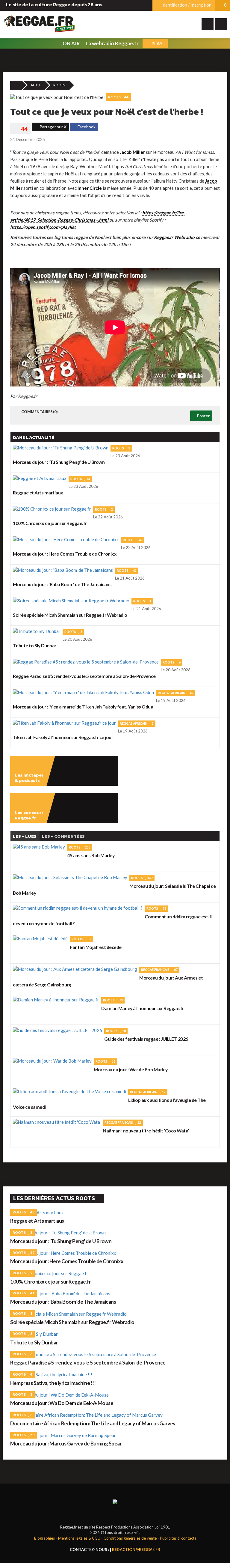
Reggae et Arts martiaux (37, 1221)
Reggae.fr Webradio (174, 237)
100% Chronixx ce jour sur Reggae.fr (50, 1281)
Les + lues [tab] (25, 836)
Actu (35, 85)
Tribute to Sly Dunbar (34, 1342)
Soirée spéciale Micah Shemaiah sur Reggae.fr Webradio (72, 1322)
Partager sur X (52, 126)
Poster (203, 415)
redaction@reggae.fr (136, 1549)
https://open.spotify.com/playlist (43, 227)
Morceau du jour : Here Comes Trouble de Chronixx (66, 1261)
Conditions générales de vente (130, 1538)
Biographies (44, 1538)
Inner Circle (90, 188)
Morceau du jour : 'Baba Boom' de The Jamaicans (63, 1302)
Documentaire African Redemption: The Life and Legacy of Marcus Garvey (92, 1423)
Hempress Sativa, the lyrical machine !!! (53, 1383)
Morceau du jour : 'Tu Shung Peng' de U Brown (60, 1241)
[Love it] (20, 129)
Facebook (86, 126)
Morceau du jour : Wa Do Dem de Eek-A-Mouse (61, 1403)
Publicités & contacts (178, 1538)
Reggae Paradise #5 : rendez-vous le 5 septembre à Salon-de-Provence (88, 1362)
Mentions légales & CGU (79, 1538)
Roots (59, 85)
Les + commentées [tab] (63, 836)
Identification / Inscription (186, 4)
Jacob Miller (132, 152)
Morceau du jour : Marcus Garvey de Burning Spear (66, 1443)
